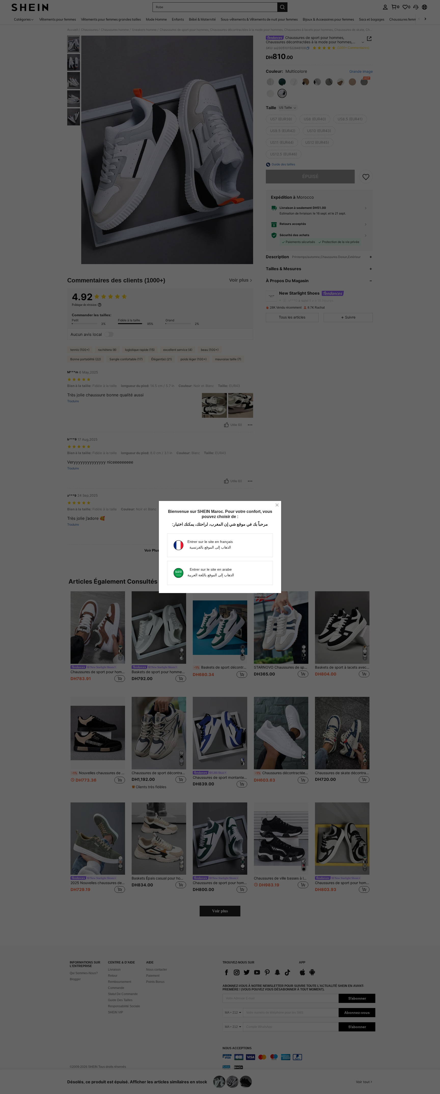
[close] (277, 505)
